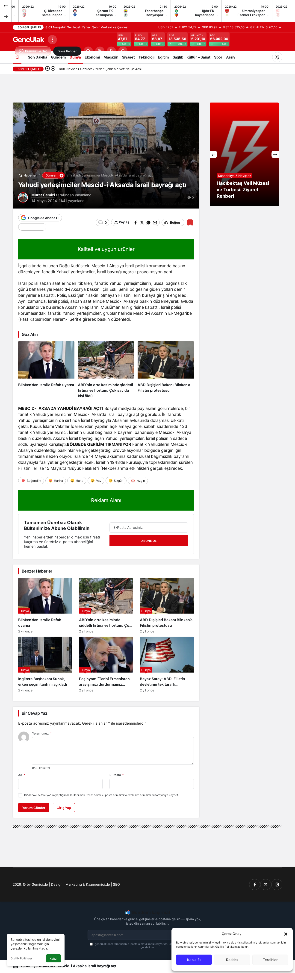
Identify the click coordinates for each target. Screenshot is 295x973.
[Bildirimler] (122, 51)
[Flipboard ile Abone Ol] (32, 227)
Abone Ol (148, 541)
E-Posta (116, 775)
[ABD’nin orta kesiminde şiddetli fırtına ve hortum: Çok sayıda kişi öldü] (106, 370)
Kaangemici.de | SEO (103, 884)
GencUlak (28, 39)
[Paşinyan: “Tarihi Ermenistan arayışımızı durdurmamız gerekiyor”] (106, 664)
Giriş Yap (64, 808)
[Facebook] (254, 884)
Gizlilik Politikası (21, 958)
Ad (21, 775)
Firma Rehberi (67, 51)
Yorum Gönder (33, 808)
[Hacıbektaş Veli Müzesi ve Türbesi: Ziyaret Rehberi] (244, 154)
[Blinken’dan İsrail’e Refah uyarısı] (46, 370)
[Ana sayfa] (17, 57)
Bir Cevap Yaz (34, 713)
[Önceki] (6, 5)
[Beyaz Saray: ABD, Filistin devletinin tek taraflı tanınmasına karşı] (167, 664)
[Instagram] (276, 884)
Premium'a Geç (36, 51)
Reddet (232, 960)
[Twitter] (265, 884)
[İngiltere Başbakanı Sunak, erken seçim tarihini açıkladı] (45, 664)
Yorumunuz (42, 733)
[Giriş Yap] (111, 51)
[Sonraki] (6, 16)
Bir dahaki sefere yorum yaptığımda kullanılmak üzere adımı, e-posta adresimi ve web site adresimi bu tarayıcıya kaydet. (101, 795)
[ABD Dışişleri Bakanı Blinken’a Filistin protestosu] (166, 370)
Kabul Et (194, 960)
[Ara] (88, 51)
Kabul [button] (53, 958)
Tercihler (270, 960)
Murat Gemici (43, 195)
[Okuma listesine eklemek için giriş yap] (190, 222)
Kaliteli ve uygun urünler (106, 249)
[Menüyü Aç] (52, 39)
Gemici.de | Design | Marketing (57, 884)
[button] (285, 933)
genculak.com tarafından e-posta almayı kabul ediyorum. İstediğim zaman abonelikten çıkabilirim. (150, 945)
